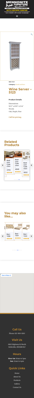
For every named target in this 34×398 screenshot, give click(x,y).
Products (17, 380)
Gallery (17, 384)
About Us (17, 377)
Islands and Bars (20, 84)
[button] (17, 16)
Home (17, 373)
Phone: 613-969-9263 (17, 333)
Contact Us (17, 387)
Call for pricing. (15, 117)
